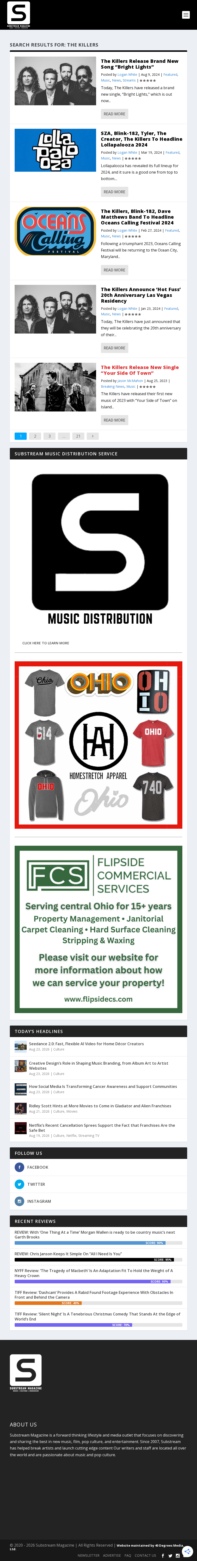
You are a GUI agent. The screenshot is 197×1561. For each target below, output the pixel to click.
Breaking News (112, 386)
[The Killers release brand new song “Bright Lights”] (55, 81)
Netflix (71, 1135)
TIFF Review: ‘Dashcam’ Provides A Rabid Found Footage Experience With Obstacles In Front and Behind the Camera (94, 1295)
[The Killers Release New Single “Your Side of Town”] (55, 387)
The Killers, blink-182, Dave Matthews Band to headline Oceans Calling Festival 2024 (137, 217)
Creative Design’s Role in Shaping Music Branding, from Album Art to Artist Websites (98, 1066)
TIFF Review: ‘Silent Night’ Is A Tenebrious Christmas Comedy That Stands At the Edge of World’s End (97, 1316)
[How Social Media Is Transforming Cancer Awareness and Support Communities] (21, 1089)
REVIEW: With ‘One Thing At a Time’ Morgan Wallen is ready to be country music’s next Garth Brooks (95, 1235)
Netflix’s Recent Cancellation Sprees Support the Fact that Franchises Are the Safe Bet (102, 1128)
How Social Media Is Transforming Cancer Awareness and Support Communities (103, 1086)
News (116, 80)
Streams (129, 80)
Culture (58, 1049)
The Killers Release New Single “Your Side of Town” (140, 370)
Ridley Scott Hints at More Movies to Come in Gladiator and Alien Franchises (100, 1106)
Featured (170, 74)
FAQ (127, 1555)
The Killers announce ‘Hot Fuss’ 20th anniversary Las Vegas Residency (141, 295)
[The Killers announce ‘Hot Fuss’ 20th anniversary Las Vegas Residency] (55, 309)
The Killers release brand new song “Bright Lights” (140, 64)
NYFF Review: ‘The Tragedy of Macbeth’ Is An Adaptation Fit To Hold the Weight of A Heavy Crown (94, 1273)
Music (105, 80)
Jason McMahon (130, 380)
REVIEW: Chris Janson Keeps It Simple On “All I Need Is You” (68, 1253)
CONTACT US (145, 1555)
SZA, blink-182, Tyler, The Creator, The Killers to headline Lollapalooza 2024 (141, 139)
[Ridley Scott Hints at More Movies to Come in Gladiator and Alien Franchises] (21, 1109)
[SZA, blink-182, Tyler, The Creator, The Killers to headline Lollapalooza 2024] (55, 150)
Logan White (127, 74)
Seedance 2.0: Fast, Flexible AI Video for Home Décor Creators (86, 1043)
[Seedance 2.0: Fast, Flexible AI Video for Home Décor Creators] (21, 1047)
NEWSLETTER (88, 1555)
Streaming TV (88, 1135)
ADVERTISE (112, 1555)
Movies (72, 1111)
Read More (114, 114)
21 (78, 436)
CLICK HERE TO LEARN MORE (45, 643)
